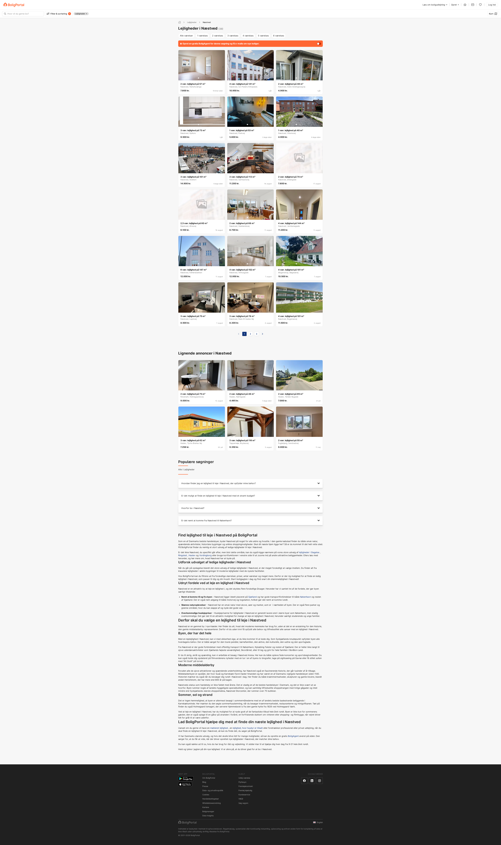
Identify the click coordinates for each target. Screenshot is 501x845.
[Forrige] (239, 334)
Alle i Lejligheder (186, 469)
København (305, 597)
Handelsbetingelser (210, 799)
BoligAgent (293, 736)
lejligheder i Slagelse (309, 552)
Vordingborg (205, 555)
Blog (204, 782)
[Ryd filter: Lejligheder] (86, 14)
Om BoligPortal (208, 778)
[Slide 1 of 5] (198, 78)
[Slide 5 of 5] (204, 78)
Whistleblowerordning (211, 803)
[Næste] (262, 334)
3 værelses (232, 35)
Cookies (205, 794)
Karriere (205, 807)
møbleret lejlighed (219, 728)
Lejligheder (191, 22)
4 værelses (248, 35)
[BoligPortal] (14, 5)
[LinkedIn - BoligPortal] (312, 780)
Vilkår (240, 799)
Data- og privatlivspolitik (212, 790)
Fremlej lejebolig (245, 790)
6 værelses (278, 35)
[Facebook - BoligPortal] (304, 780)
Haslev (192, 555)
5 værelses (263, 35)
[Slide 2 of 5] (200, 78)
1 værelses (202, 35)
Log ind (492, 4)
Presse (205, 786)
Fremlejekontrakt (245, 786)
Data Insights (208, 815)
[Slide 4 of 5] (203, 78)
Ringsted (182, 555)
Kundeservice (244, 794)
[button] (250, 483)
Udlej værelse (244, 778)
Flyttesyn (242, 782)
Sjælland (252, 597)
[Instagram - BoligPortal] (319, 780)
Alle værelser (186, 35)
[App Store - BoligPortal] (185, 784)
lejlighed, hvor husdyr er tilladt (248, 728)
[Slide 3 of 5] (201, 78)
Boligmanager (208, 811)
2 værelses (217, 35)
